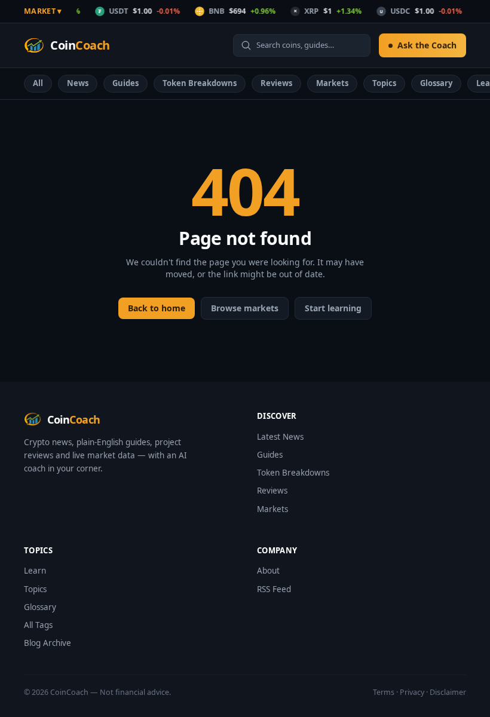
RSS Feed (274, 589)
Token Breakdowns (200, 83)
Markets (332, 83)
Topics (384, 83)
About (268, 570)
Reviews (276, 83)
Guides (125, 83)
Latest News (280, 436)
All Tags (38, 625)
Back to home (156, 308)
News (77, 83)
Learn (35, 570)
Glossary (436, 83)
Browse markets (244, 308)
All (38, 83)
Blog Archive (47, 643)
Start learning (333, 308)
